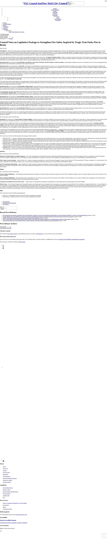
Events (4, 466)
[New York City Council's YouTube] (3, 461)
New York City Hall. (12, 233)
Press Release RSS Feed (6, 228)
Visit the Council (6, 472)
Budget (55, 11)
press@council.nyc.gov (21, 514)
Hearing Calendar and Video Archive (10, 491)
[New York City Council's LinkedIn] (3, 248)
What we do (5, 468)
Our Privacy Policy (7, 482)
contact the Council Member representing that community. (71, 239)
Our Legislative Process (8, 487)
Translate (11, 38)
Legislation (55, 15)
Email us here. (22, 241)
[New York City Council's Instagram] (3, 245)
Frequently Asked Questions (9, 203)
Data (4, 497)
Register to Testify (6, 489)
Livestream (57, 20)
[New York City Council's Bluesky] (55, 459)
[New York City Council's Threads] (55, 367)
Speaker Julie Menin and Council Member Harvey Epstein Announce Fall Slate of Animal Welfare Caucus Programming (30, 220)
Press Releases (58, 19)
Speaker (55, 8)
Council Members (55, 10)
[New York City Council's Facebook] (3, 247)
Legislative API (6, 495)
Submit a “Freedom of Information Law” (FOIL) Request (15, 503)
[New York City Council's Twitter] (3, 244)
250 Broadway (39, 233)
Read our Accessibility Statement (8, 520)
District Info (5, 474)
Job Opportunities (6, 476)
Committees (55, 12)
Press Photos (6, 204)
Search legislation (6, 493)
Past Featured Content (7, 509)
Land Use (55, 13)
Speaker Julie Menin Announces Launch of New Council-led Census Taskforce (21, 218)
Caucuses (5, 470)
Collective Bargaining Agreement (10, 478)
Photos (57, 17)
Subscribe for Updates (7, 480)
